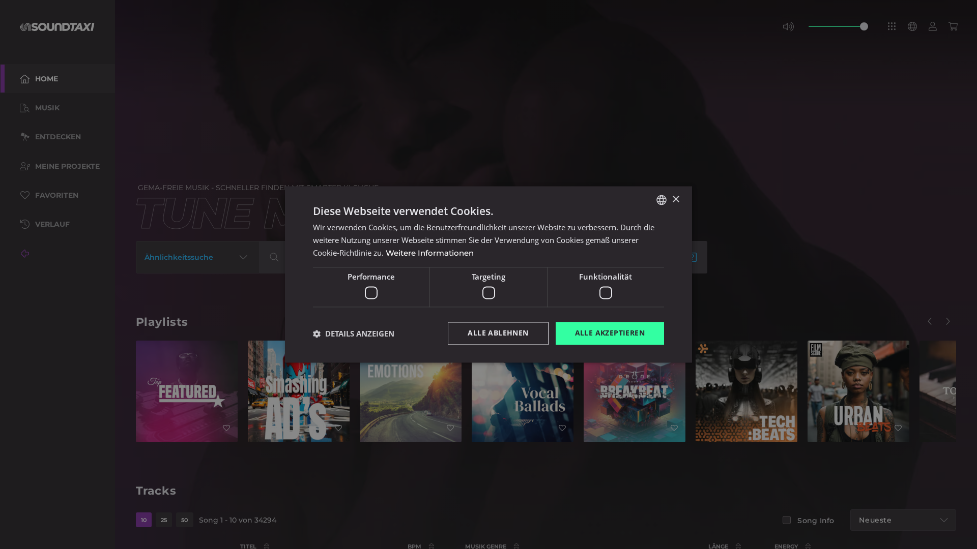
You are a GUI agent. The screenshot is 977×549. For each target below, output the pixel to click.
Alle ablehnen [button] (498, 333)
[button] (353, 333)
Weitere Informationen (430, 253)
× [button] (675, 199)
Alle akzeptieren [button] (610, 333)
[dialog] (488, 274)
